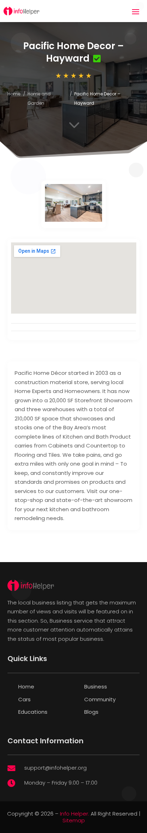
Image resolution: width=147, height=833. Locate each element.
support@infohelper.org (55, 767)
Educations (32, 712)
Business (95, 686)
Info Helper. (74, 813)
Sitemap (73, 820)
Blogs (91, 712)
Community (100, 699)
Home (13, 94)
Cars (24, 699)
